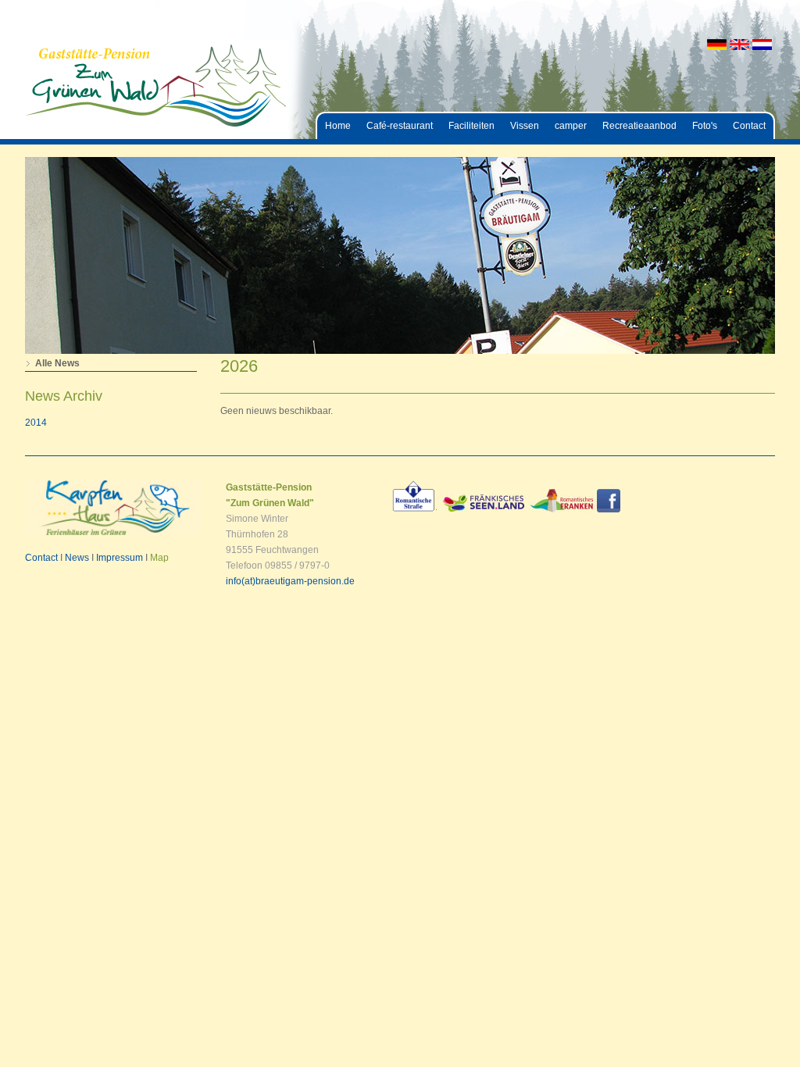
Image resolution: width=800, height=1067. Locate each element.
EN (739, 44)
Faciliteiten (471, 125)
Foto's (704, 125)
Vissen (524, 125)
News (77, 557)
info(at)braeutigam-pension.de (290, 581)
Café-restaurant (399, 125)
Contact (749, 125)
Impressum (119, 557)
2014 (36, 422)
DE (717, 44)
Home (338, 125)
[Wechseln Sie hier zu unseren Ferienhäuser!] (113, 532)
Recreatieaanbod (639, 125)
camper (571, 125)
